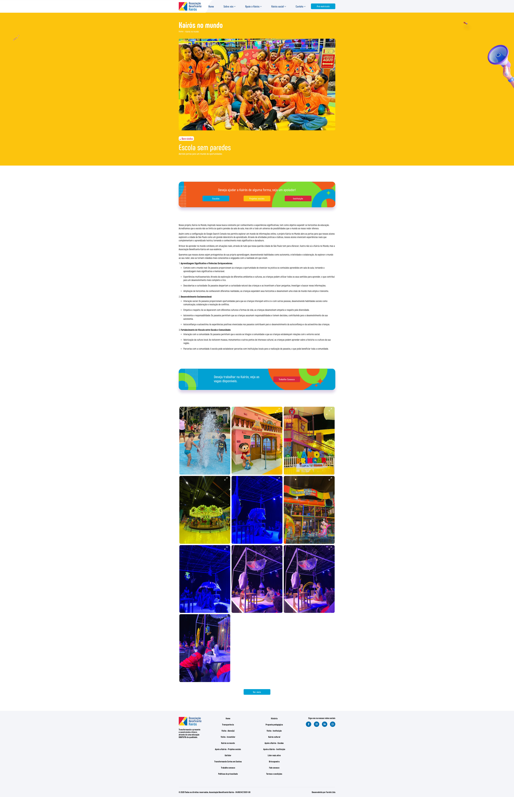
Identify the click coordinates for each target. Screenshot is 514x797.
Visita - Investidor (228, 737)
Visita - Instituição (274, 730)
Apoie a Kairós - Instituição (274, 749)
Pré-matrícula (323, 6)
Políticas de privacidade (228, 774)
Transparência (228, 724)
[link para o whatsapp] (332, 724)
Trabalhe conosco (228, 767)
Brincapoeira (274, 761)
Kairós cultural (274, 737)
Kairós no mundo (228, 743)
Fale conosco (274, 767)
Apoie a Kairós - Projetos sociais (228, 749)
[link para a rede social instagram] (316, 724)
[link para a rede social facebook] (308, 724)
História (274, 718)
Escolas (216, 198)
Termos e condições (274, 774)
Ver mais (257, 691)
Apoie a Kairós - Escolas (274, 743)
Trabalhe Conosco (287, 379)
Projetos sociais (256, 198)
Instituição (298, 198)
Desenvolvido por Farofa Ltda (323, 792)
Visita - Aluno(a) (228, 730)
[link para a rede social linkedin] (324, 724)
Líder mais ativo (274, 755)
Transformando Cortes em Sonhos (228, 761)
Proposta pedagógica (274, 724)
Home (211, 6)
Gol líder (228, 755)
